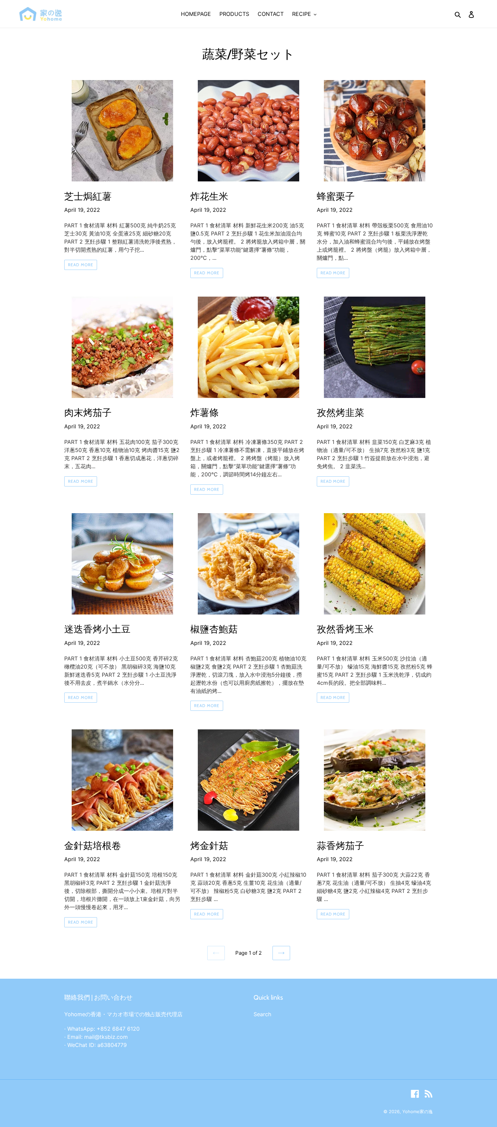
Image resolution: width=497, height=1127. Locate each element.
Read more (80, 264)
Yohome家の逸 (417, 1111)
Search (262, 1014)
